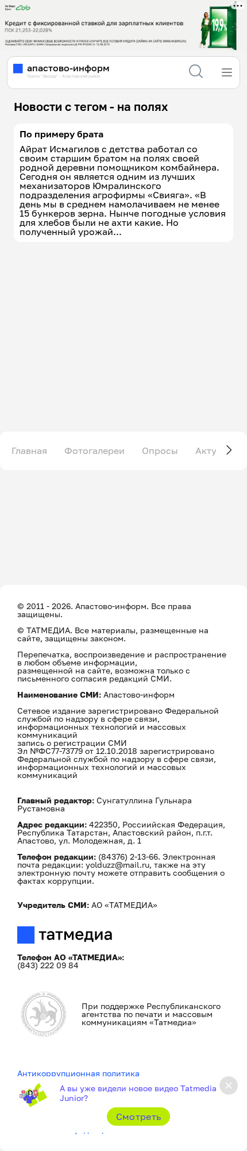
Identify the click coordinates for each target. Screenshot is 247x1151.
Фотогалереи (94, 450)
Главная (29, 450)
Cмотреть (138, 1116)
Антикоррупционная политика (78, 1073)
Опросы (160, 450)
